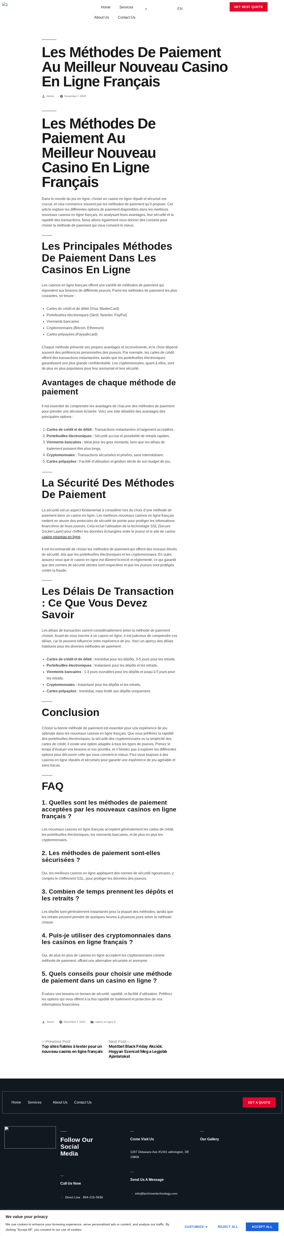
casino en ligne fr (105, 1021)
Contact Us (126, 17)
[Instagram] (78, 1163)
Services (126, 7)
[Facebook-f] (62, 1163)
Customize (194, 1226)
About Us (101, 17)
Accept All (262, 1226)
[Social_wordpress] (86, 1163)
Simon (50, 96)
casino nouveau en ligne (61, 537)
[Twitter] (70, 1163)
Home (105, 7)
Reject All (228, 1226)
